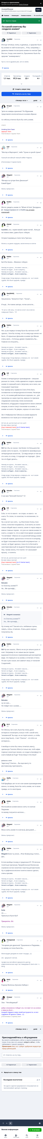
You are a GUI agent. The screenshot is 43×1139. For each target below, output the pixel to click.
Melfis (9, 778)
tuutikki (9, 39)
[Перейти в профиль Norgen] (3, 106)
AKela (9, 801)
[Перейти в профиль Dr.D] (3, 725)
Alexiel (9, 224)
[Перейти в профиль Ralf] (3, 147)
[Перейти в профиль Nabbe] (3, 257)
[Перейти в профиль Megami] (3, 176)
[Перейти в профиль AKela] (3, 802)
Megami (9, 175)
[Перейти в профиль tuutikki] (3, 40)
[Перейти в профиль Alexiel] (3, 225)
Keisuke (9, 490)
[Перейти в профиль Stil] (3, 374)
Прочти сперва (11, 21)
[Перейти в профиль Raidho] (3, 202)
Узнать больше (5, 3)
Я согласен (36, 1130)
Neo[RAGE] (10, 293)
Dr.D (8, 724)
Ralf (8, 147)
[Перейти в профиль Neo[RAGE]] (3, 294)
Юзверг (9, 997)
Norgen (9, 106)
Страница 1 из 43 (21, 100)
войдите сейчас (29, 1042)
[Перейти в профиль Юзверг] (3, 998)
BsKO (8, 979)
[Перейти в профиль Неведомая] (3, 940)
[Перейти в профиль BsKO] (3, 980)
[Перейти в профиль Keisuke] (3, 491)
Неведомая (11, 940)
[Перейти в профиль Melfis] (3, 779)
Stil (8, 373)
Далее (35, 100)
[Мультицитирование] (3, 140)
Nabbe (9, 256)
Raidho (9, 202)
